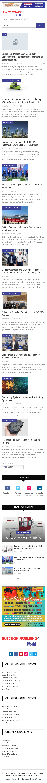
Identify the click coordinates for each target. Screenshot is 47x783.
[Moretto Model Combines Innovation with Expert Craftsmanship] (7, 571)
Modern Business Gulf (9, 717)
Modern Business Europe (10, 712)
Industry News (8, 250)
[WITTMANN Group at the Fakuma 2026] (23, 528)
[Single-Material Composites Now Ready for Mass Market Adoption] (15, 342)
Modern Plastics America (10, 686)
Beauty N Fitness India (9, 751)
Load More (5, 689)
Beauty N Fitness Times (9, 754)
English (9, 467)
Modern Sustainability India (11, 720)
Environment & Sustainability (12, 208)
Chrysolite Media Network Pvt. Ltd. (29, 779)
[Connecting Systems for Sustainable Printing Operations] (15, 385)
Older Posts (8, 463)
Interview (6, 336)
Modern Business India (9, 706)
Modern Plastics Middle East (11, 681)
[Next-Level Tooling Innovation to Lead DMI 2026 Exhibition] (15, 172)
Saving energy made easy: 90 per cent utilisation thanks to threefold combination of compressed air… (22, 57)
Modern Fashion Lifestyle (10, 743)
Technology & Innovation (12, 80)
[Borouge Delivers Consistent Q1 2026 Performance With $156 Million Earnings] (15, 129)
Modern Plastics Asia (9, 675)
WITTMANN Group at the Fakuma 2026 (23, 538)
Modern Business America (10, 715)
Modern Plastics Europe (9, 678)
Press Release (7, 123)
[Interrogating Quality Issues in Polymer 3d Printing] (15, 427)
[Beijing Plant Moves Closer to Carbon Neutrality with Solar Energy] (15, 214)
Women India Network (9, 746)
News (4, 35)
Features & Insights (9, 165)
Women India (6, 740)
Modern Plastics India (9, 672)
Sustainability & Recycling (12, 293)
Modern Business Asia (9, 709)
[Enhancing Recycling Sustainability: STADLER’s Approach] (15, 300)
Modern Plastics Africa (9, 683)
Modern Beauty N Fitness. (10, 748)
